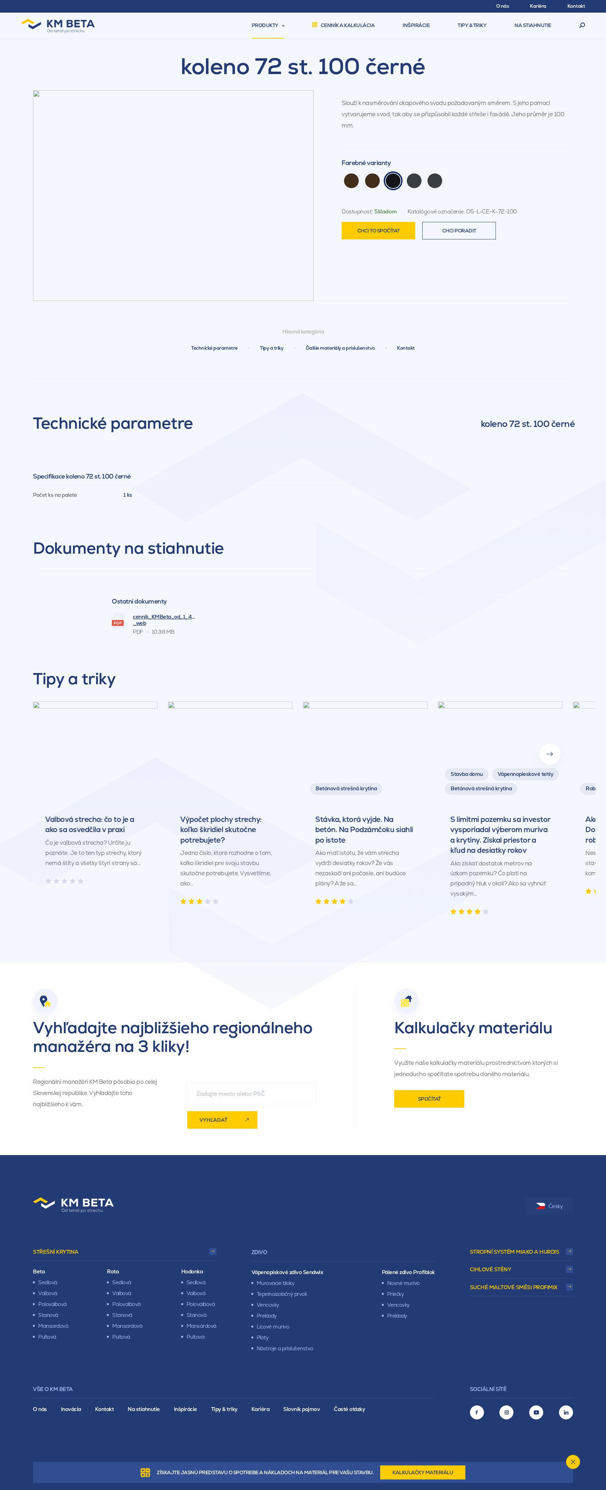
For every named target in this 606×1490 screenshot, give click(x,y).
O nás (40, 1409)
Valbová (47, 1293)
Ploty (263, 1337)
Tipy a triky (271, 348)
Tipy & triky (224, 1409)
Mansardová (53, 1326)
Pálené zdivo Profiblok (408, 1272)
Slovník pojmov (301, 1409)
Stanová (48, 1315)
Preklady (267, 1315)
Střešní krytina (56, 1251)
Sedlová (47, 1282)
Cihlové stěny (490, 1269)
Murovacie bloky (276, 1283)
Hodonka (192, 1271)
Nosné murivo (403, 1283)
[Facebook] (477, 1412)
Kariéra (260, 1409)
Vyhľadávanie (582, 26)
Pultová (47, 1336)
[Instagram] (506, 1412)
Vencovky (268, 1304)
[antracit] (414, 181)
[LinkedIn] (566, 1412)
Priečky (395, 1294)
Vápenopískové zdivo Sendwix (287, 1272)
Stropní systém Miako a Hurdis (514, 1251)
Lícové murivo (273, 1326)
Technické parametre (214, 348)
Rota (113, 1271)
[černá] (393, 181)
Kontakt (406, 348)
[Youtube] (536, 1412)
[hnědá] (351, 181)
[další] (549, 754)
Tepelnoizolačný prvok (282, 1294)
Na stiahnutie (144, 1409)
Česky (555, 1206)
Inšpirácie (185, 1409)
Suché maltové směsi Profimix (514, 1287)
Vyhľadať (213, 1120)
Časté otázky (349, 1409)
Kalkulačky (422, 1472)
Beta (39, 1271)
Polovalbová (52, 1304)
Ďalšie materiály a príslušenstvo (340, 348)
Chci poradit (459, 231)
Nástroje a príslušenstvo (285, 1348)
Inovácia (71, 1409)
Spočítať (429, 1099)
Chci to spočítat (378, 231)
